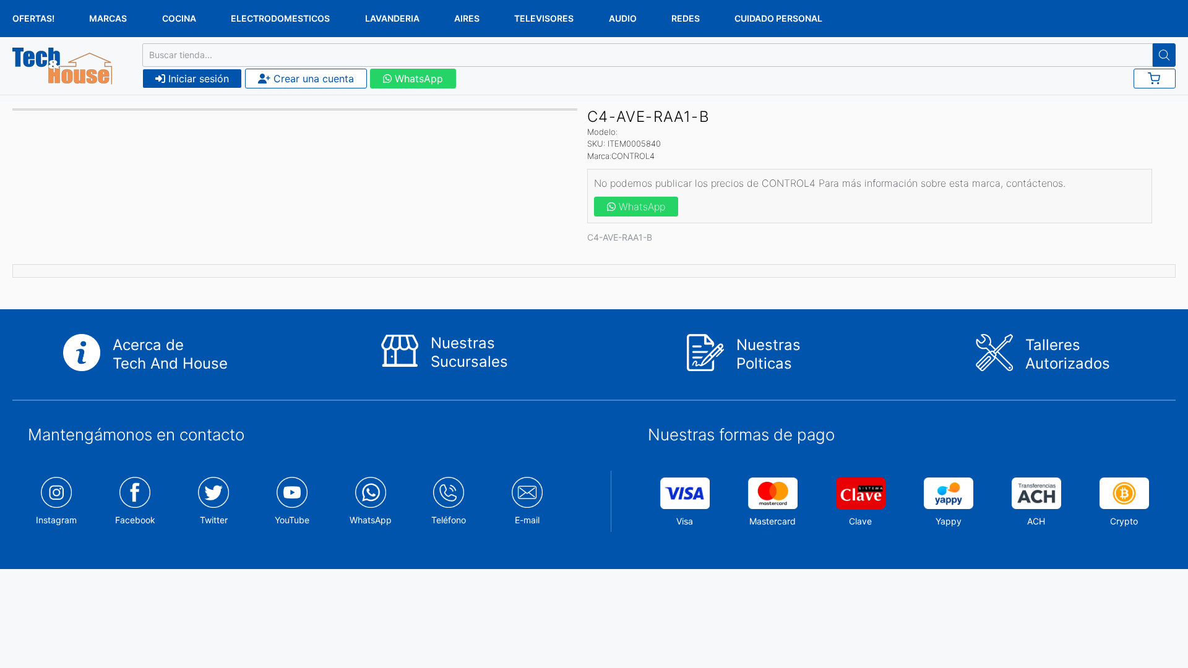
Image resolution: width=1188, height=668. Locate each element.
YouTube (292, 520)
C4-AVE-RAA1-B (619, 237)
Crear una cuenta (312, 78)
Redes (685, 18)
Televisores (544, 18)
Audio (623, 18)
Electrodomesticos (280, 18)
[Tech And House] (62, 66)
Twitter (214, 520)
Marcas (108, 18)
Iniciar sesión (197, 78)
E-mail (527, 520)
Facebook (135, 520)
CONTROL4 (633, 156)
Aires (467, 18)
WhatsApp (417, 78)
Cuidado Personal (778, 18)
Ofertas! (33, 18)
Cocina (179, 18)
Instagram (56, 520)
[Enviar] (1164, 55)
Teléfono (448, 520)
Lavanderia (392, 18)
